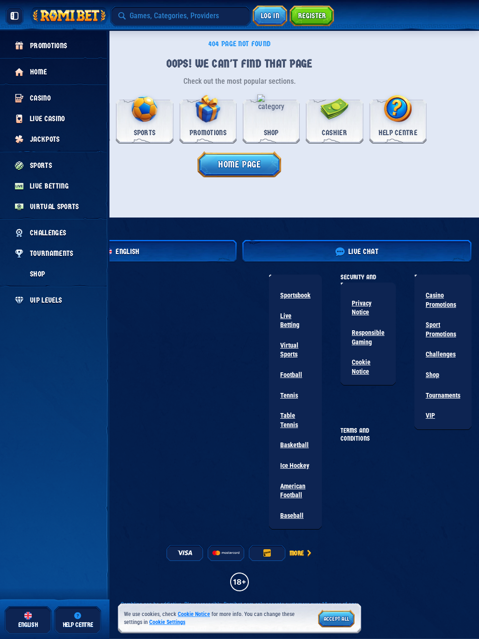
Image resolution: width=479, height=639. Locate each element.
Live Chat (363, 251)
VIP (430, 415)
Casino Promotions (441, 299)
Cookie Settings (167, 622)
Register (312, 15)
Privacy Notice (361, 307)
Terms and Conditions (355, 435)
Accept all (336, 619)
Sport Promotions (441, 329)
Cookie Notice (361, 366)
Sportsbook (295, 295)
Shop (432, 374)
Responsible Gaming (368, 337)
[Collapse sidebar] (14, 16)
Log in (270, 15)
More (297, 553)
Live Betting (289, 320)
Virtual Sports (289, 349)
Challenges (441, 354)
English (127, 251)
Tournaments (443, 395)
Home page (239, 164)
